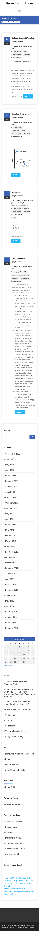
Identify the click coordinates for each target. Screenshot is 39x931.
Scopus (8, 720)
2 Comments (17, 57)
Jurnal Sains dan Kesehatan (15, 883)
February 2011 (11, 590)
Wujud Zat (16, 192)
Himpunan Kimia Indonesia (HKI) (20, 754)
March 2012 (10, 563)
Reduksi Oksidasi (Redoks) (23, 38)
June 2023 (10, 492)
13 (11, 654)
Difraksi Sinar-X (18, 200)
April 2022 (9, 519)
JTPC (31, 881)
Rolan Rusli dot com (19, 3)
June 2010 (10, 595)
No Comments (17, 136)
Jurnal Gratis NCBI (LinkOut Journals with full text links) (17, 703)
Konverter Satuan (13, 804)
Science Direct (11, 715)
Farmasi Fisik (17, 51)
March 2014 (10, 541)
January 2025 (11, 486)
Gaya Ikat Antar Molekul (22, 114)
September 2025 (12, 454)
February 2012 (11, 568)
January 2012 (11, 573)
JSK (9, 886)
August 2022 (11, 508)
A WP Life (11, 928)
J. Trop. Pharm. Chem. (20, 881)
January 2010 (11, 617)
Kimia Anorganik (16, 54)
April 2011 (9, 579)
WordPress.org (30, 928)
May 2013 (9, 546)
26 (6, 662)
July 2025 (9, 459)
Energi (15, 272)
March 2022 (10, 524)
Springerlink (10, 726)
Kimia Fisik (27, 54)
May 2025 (9, 465)
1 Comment (17, 281)
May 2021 (9, 530)
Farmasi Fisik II (17, 203)
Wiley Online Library (14, 736)
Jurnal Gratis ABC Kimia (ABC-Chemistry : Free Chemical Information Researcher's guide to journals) (19, 693)
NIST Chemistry (12, 765)
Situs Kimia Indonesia (15, 770)
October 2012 (11, 557)
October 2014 (11, 535)
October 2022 (11, 503)
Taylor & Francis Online (15, 731)
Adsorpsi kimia (18, 127)
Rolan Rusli (19, 41)
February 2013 (11, 552)
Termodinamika (18, 258)
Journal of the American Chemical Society (15, 683)
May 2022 (9, 514)
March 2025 (10, 475)
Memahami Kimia (13, 838)
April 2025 (9, 470)
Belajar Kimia (11, 827)
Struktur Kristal (12, 854)
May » (11, 665)
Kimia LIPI (9, 759)
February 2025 (11, 481)
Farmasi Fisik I (17, 46)
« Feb (6, 665)
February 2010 (11, 612)
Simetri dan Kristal (13, 843)
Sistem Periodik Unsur (15, 849)
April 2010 (9, 606)
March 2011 (10, 584)
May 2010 (9, 601)
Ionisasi (8, 832)
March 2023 (10, 497)
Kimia (14, 48)
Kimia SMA (10, 787)
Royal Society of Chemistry (17, 709)
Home (4, 22)
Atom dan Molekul (13, 821)
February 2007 (11, 628)
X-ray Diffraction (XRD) (23, 205)
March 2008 (10, 622)
